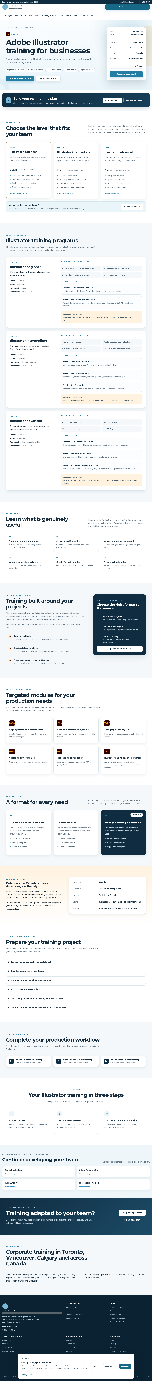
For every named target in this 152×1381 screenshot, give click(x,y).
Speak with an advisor (120, 649)
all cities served (92, 1277)
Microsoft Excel (72, 1307)
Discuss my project (48, 78)
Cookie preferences (140, 1377)
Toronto (114, 1274)
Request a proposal (126, 74)
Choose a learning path (20, 78)
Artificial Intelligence (9, 1351)
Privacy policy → (27, 1375)
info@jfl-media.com (127, 2)
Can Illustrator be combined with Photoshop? (32, 980)
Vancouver (124, 1274)
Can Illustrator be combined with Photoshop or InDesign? (38, 1007)
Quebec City (70, 1344)
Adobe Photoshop (13, 1172)
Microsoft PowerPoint (89, 1184)
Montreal (69, 1340)
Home (8, 27)
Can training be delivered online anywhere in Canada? (36, 998)
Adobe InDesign (116, 1314)
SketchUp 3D (7, 1344)
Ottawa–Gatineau (72, 1347)
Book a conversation (127, 7)
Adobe (18, 16)
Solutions (66, 16)
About (76, 16)
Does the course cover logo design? (28, 971)
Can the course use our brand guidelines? (30, 962)
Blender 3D (6, 1340)
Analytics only (110, 1366)
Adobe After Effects (117, 1322)
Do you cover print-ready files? (25, 989)
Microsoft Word (71, 1311)
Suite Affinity (11, 1184)
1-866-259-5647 (143, 2)
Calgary (133, 1274)
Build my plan (112, 100)
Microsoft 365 (31, 16)
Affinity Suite (7, 1347)
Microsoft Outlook (72, 1318)
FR (92, 16)
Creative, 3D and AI (49, 16)
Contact (84, 16)
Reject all (96, 1366)
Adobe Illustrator (116, 1311)
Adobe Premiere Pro (88, 1172)
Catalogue (8, 16)
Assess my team (132, 207)
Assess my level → (135, 100)
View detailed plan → (18, 193)
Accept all (125, 1366)
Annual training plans (118, 1351)
